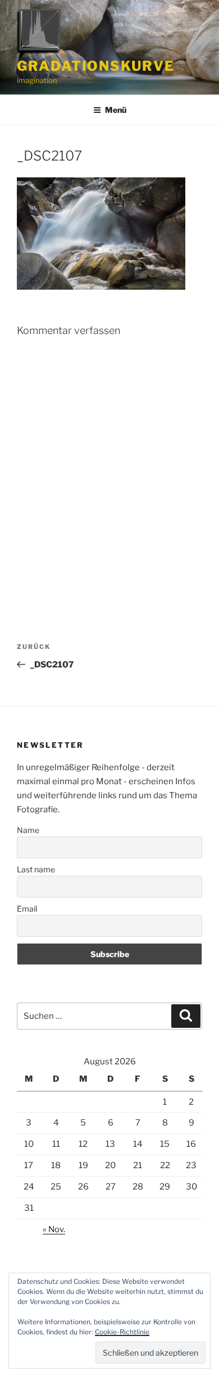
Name (28, 830)
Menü (115, 110)
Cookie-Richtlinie (122, 1332)
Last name (36, 869)
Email (27, 908)
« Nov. (54, 1229)
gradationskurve (96, 66)
